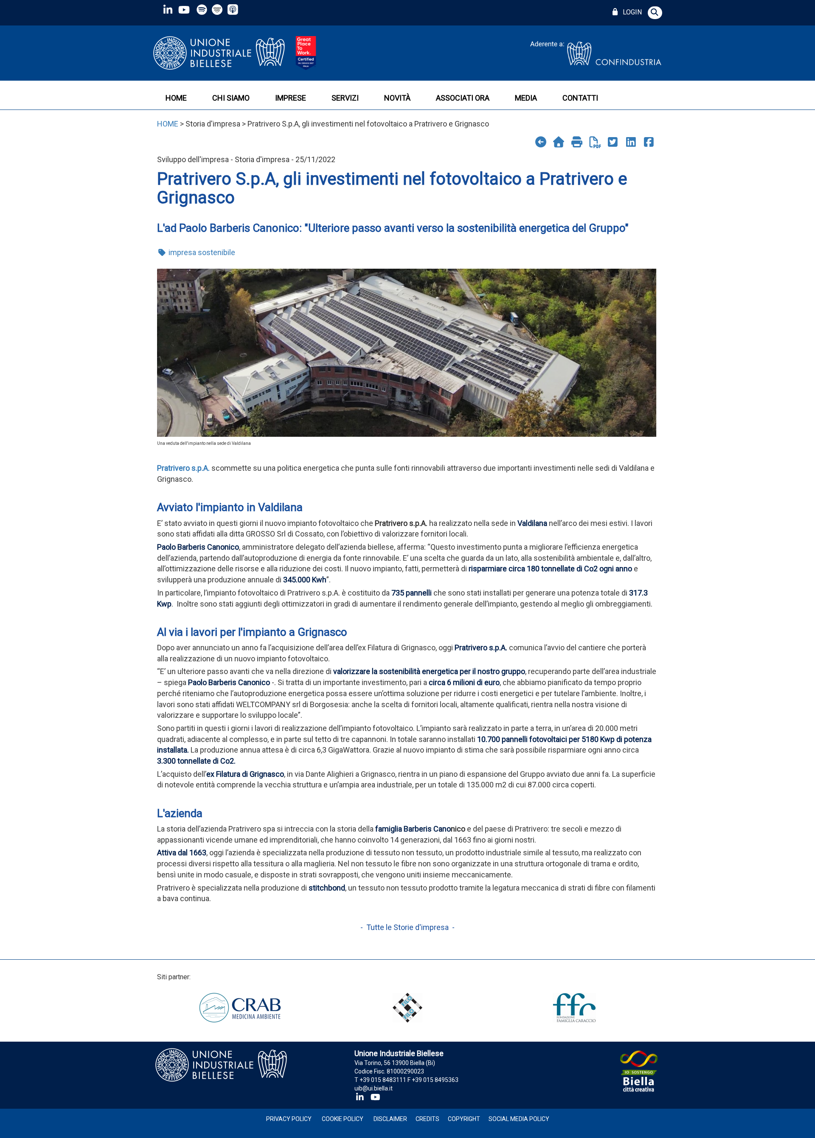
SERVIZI (345, 97)
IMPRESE (290, 97)
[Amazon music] (218, 10)
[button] (655, 12)
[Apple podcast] (234, 10)
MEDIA (526, 97)
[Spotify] (201, 10)
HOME (176, 97)
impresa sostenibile (201, 252)
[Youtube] (183, 10)
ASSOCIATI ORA (462, 97)
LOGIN (630, 12)
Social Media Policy (519, 1119)
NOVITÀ (397, 97)
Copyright (464, 1119)
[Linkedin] (167, 10)
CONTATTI (580, 97)
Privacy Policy (289, 1119)
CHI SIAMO (231, 97)
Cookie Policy (342, 1119)
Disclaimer (390, 1119)
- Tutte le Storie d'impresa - (407, 927)
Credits (427, 1119)
